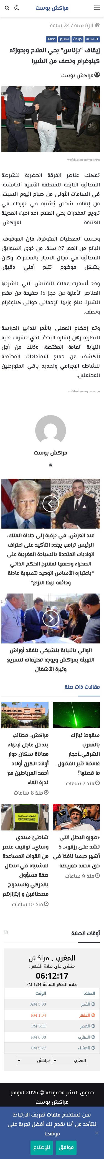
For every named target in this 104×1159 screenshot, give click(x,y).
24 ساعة (60, 26)
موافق (66, 1147)
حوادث (77, 39)
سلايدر (64, 39)
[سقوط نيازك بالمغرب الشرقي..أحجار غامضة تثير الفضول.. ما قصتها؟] (76, 715)
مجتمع (51, 39)
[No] (97, 1133)
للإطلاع (41, 1147)
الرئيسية (84, 26)
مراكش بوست (76, 76)
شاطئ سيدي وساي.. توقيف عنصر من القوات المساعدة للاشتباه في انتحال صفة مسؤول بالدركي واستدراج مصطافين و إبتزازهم (25, 866)
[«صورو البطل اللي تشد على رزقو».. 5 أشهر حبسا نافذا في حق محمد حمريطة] (76, 817)
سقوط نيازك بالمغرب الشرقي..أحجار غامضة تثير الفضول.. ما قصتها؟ (77, 754)
